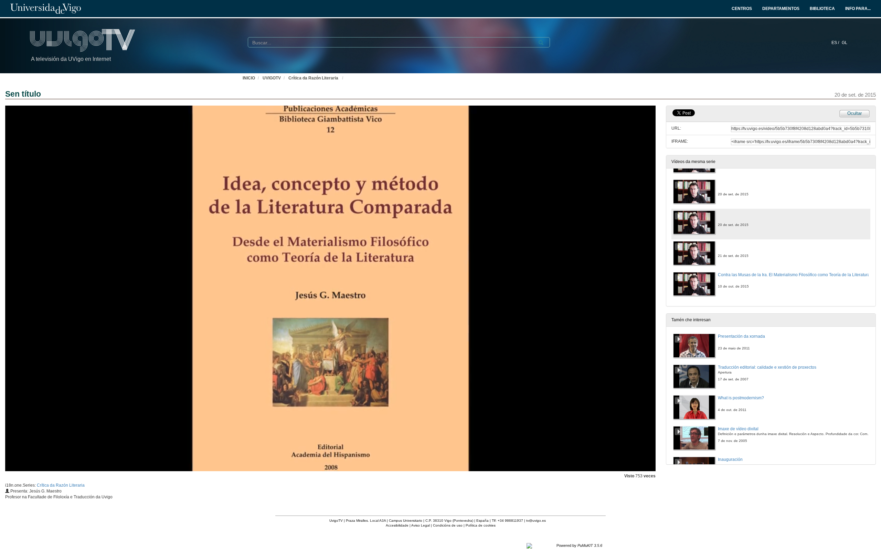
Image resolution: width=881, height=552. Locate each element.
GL (844, 42)
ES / (835, 42)
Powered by (579, 545)
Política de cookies (481, 525)
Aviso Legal (420, 525)
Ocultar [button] (854, 113)
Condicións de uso (448, 525)
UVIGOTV (272, 78)
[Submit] (541, 43)
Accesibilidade (397, 525)
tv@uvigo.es (536, 520)
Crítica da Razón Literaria (313, 78)
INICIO (249, 78)
